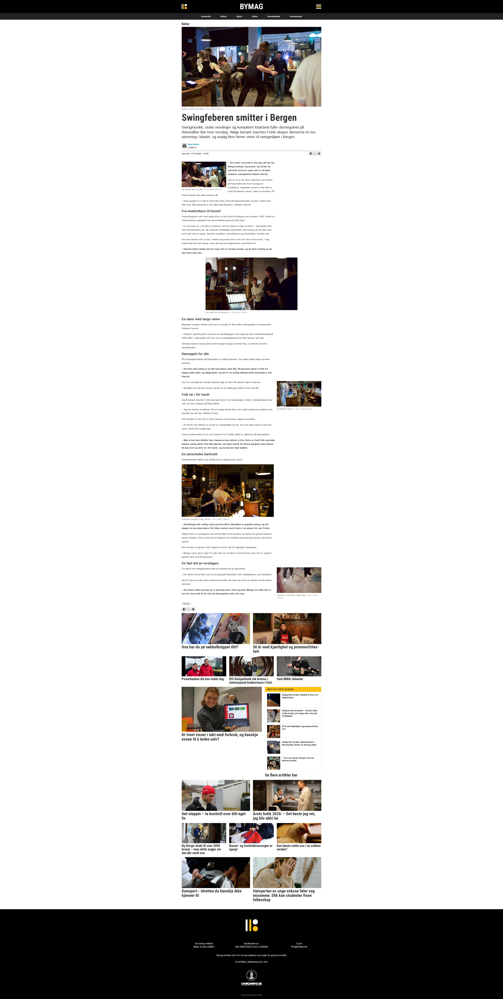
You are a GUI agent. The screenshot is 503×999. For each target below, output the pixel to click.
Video (255, 16)
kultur (186, 604)
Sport (239, 16)
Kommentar (296, 16)
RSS (266, 962)
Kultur (223, 16)
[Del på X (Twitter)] (315, 154)
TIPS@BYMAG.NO (299, 946)
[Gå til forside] (184, 6)
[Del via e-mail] (319, 154)
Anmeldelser (273, 16)
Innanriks (206, 16)
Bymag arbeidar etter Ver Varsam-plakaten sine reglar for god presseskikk (251, 955)
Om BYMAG (240, 961)
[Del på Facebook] (311, 154)
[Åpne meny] (318, 6)
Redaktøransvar (255, 961)
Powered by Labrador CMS (251, 995)
